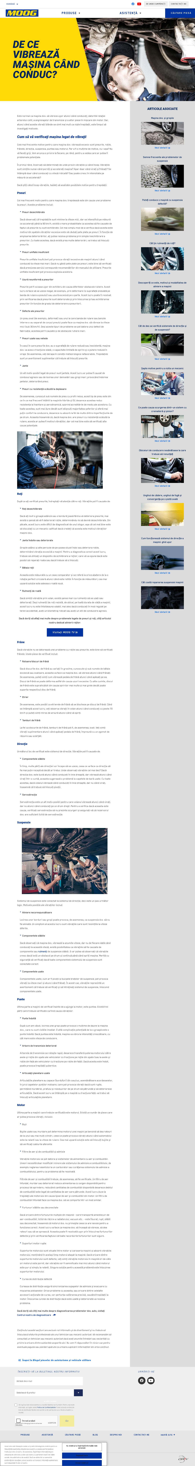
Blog (95, 1435)
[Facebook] (132, 5)
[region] (53, 1454)
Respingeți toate (82, 1455)
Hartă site (167, 1435)
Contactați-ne (178, 4)
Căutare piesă (73, 1435)
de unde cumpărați (156, 4)
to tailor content (50, 1401)
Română (11, 4)
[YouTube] (139, 5)
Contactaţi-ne (142, 1435)
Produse (69, 13)
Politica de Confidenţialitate (46, 1407)
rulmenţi (42, 951)
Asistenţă (129, 13)
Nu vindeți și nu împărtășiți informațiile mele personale (81, 1447)
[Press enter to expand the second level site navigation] (79, 13)
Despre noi (116, 1435)
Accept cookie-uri (82, 1463)
